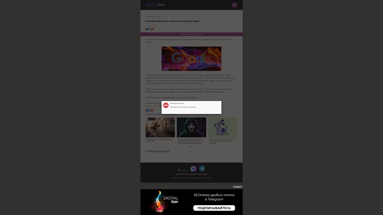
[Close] (221, 101)
